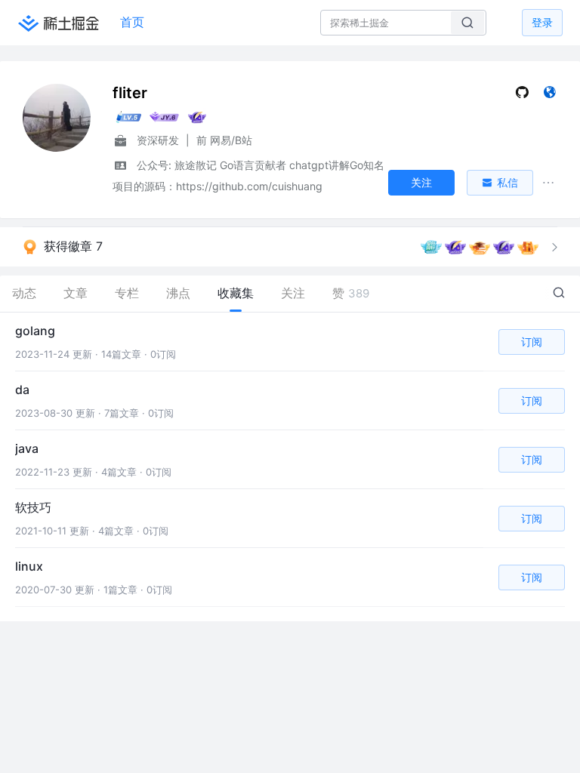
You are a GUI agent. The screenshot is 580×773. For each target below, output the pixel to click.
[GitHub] (522, 95)
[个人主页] (549, 95)
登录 (542, 22)
